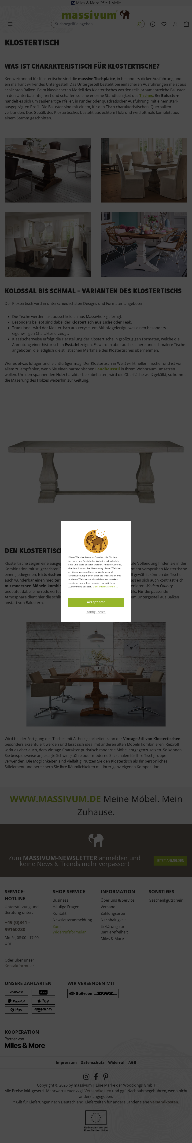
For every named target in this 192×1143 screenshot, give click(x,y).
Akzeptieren (96, 602)
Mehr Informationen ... (105, 586)
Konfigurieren (96, 612)
